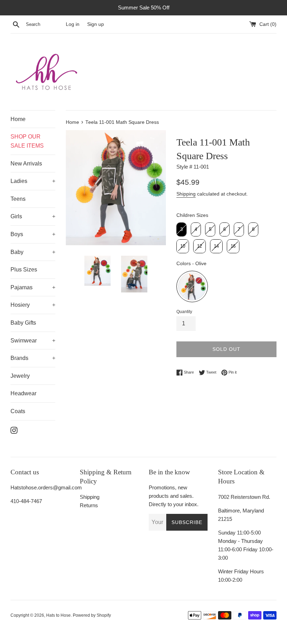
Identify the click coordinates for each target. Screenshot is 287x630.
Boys (16, 234)
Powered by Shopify (92, 615)
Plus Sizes (23, 269)
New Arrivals (26, 164)
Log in (72, 24)
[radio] (181, 229)
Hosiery (20, 305)
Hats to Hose (58, 615)
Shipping (186, 194)
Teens (18, 199)
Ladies (18, 181)
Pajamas (21, 287)
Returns (89, 505)
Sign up (95, 24)
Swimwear (23, 341)
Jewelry (20, 376)
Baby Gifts (23, 323)
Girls (16, 216)
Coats (17, 411)
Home (18, 119)
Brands (19, 358)
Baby (16, 252)
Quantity (184, 311)
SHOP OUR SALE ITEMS (27, 141)
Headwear (23, 393)
